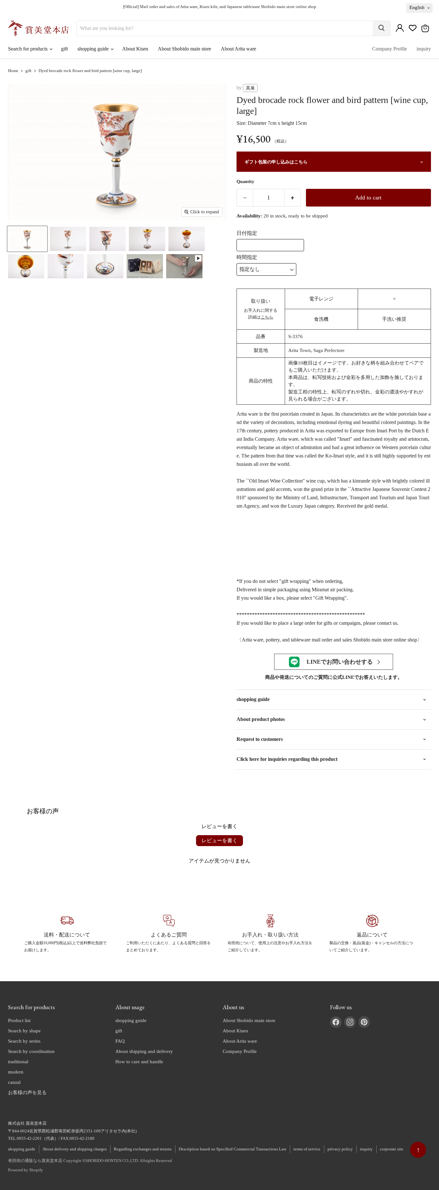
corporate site (391, 1149)
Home (13, 71)
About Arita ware (238, 48)
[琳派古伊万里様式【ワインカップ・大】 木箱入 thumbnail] (145, 266)
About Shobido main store (184, 48)
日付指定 (247, 233)
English (417, 7)
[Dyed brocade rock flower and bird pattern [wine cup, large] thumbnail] (184, 266)
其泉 (250, 88)
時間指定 (247, 257)
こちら (267, 317)
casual (14, 1082)
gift (64, 48)
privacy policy (340, 1149)
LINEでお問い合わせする (340, 662)
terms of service (306, 1149)
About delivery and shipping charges (74, 1149)
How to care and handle (139, 1061)
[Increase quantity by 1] (292, 197)
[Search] (381, 28)
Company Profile (389, 48)
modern (15, 1072)
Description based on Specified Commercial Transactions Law (232, 1149)
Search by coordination (31, 1051)
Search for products (28, 48)
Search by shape (24, 1030)
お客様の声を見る (27, 1092)
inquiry (424, 48)
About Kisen (135, 48)
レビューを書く (219, 840)
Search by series (24, 1041)
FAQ (120, 1041)
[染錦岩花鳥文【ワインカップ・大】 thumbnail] (27, 239)
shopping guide (93, 48)
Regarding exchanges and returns (143, 1149)
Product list (19, 1020)
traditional (18, 1061)
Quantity (245, 181)
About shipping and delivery (144, 1051)
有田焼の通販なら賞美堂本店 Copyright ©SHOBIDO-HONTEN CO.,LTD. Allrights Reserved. (90, 1160)
